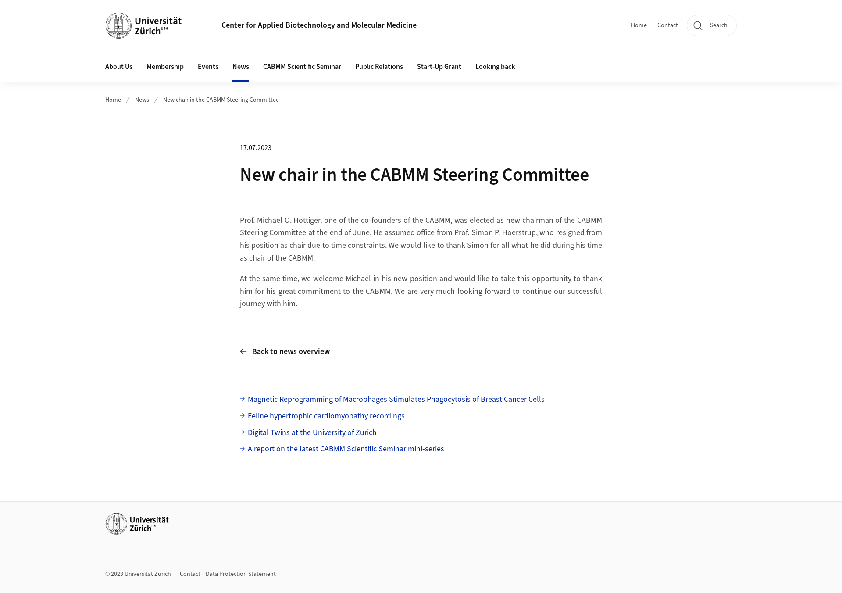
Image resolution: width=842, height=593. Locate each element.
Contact (667, 25)
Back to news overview (291, 351)
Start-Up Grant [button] (439, 66)
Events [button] (208, 66)
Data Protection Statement (241, 574)
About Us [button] (118, 66)
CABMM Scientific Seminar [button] (302, 66)
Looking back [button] (495, 66)
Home (639, 25)
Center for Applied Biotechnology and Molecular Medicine (319, 25)
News (240, 66)
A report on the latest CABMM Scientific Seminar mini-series (346, 448)
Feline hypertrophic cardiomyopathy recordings (326, 416)
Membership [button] (165, 66)
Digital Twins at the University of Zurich (312, 432)
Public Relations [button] (379, 66)
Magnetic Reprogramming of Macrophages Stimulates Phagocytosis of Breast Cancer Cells (396, 399)
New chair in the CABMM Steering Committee (221, 100)
